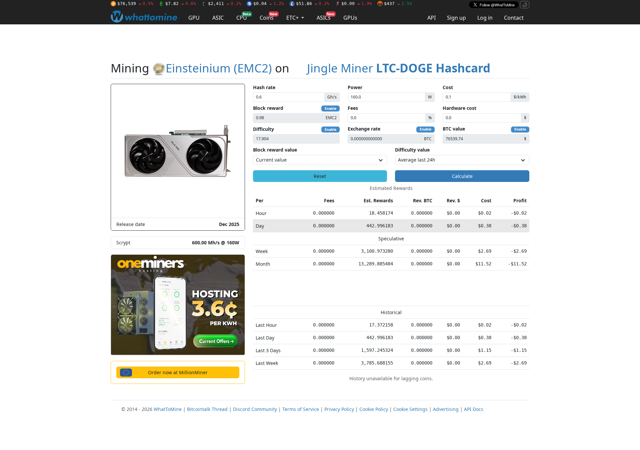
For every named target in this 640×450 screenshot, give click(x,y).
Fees (353, 108)
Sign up (456, 17)
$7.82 (180, 3)
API (431, 17)
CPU (243, 16)
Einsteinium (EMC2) (219, 68)
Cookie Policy (373, 409)
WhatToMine (168, 409)
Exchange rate (364, 129)
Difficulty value (412, 150)
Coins (268, 16)
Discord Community (255, 409)
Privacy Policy (339, 409)
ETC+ (293, 17)
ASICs (325, 16)
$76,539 (135, 3)
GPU (194, 17)
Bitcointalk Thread (207, 409)
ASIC (218, 17)
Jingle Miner (398, 68)
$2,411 (224, 3)
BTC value (454, 129)
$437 (398, 3)
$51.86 (312, 3)
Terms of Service (300, 409)
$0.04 (268, 3)
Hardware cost (459, 108)
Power (355, 87)
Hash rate (264, 87)
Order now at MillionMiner (178, 372)
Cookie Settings (410, 409)
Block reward (268, 108)
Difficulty (263, 129)
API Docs (473, 409)
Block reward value (275, 150)
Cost (448, 87)
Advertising (446, 409)
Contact (514, 17)
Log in (485, 17)
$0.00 (356, 3)
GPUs (350, 17)
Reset (320, 176)
